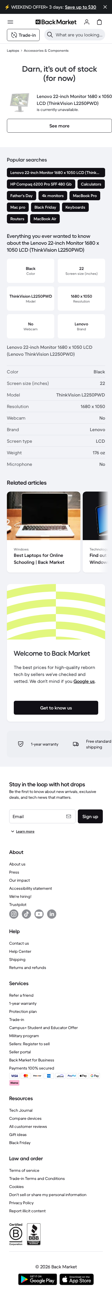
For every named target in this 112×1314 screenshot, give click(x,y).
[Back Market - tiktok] (26, 914)
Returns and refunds (27, 967)
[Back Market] (56, 22)
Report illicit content (27, 1210)
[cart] (99, 22)
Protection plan (23, 1011)
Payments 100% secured (31, 1068)
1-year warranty (22, 1003)
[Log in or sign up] (86, 22)
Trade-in (16, 1019)
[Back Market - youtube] (39, 914)
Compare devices (25, 1118)
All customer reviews (28, 1126)
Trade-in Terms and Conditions (37, 1178)
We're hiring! (20, 896)
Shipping (17, 959)
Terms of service (24, 1170)
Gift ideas (18, 1134)
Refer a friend (21, 995)
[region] (56, 533)
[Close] (105, 7)
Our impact (19, 880)
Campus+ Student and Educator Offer (43, 1027)
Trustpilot (17, 904)
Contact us (19, 943)
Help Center (20, 951)
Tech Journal (20, 1110)
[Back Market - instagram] (13, 914)
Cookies (16, 1186)
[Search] (50, 34)
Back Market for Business (31, 1060)
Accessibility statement (30, 888)
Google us (84, 681)
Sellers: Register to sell (29, 1043)
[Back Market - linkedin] (51, 914)
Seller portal (20, 1051)
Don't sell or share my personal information (47, 1194)
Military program (24, 1035)
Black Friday (19, 1142)
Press (14, 872)
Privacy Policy (21, 1202)
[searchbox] (79, 34)
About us (17, 864)
